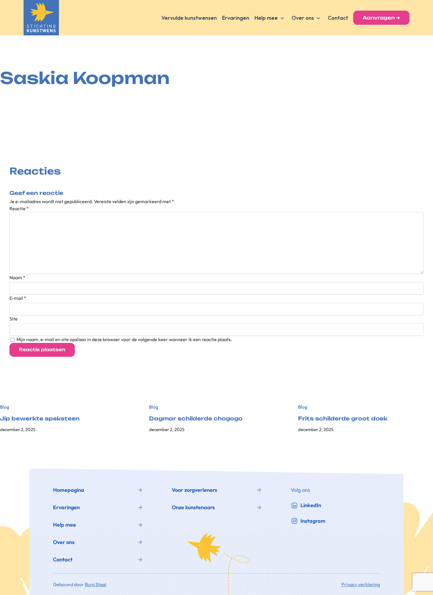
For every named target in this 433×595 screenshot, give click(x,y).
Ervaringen (235, 17)
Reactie (19, 208)
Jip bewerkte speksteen (40, 418)
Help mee (266, 17)
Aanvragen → (381, 18)
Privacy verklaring (360, 584)
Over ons (303, 17)
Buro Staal (95, 584)
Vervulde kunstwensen (189, 17)
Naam (17, 277)
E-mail (17, 298)
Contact (338, 17)
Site (13, 319)
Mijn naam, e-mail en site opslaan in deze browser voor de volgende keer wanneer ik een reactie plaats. (124, 339)
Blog (4, 407)
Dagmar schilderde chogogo (195, 418)
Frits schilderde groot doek (342, 418)
